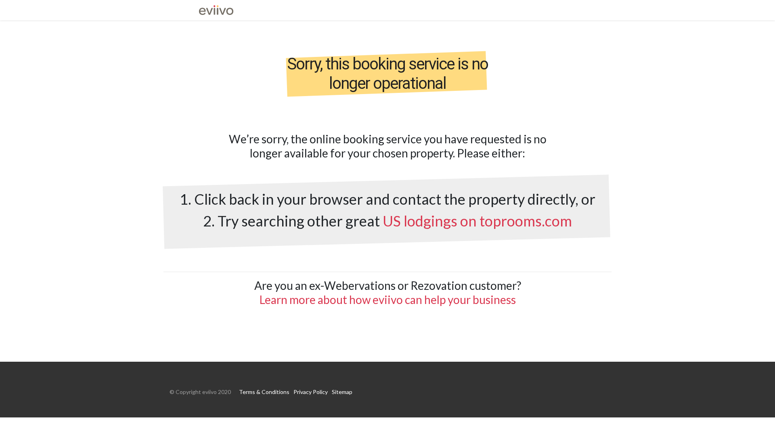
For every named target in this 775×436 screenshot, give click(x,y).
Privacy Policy (310, 391)
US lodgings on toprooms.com (477, 221)
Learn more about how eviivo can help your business (388, 299)
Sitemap (342, 391)
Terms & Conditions (264, 391)
